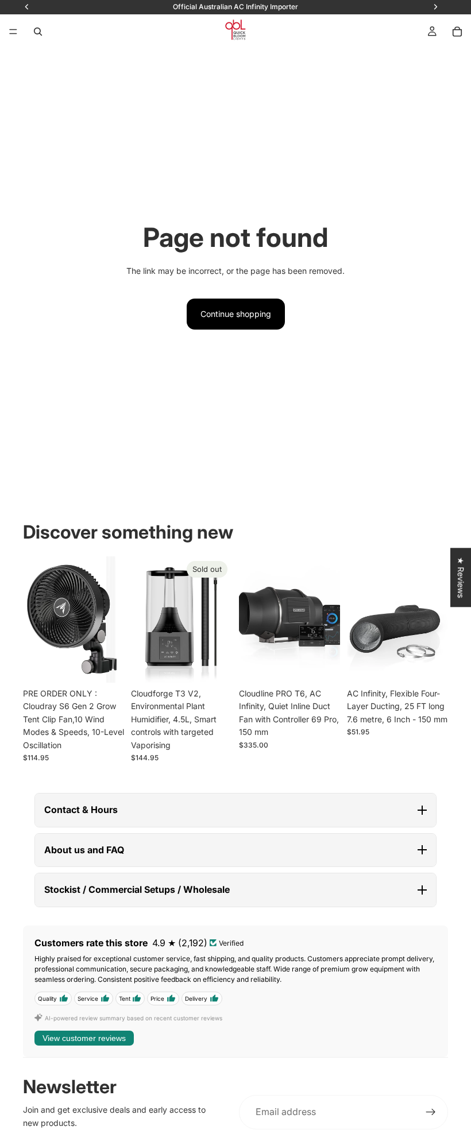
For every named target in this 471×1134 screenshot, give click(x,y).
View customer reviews (84, 1038)
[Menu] (13, 31)
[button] (235, 810)
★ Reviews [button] (461, 577)
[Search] (38, 31)
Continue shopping (235, 314)
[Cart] (457, 31)
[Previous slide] (35, 619)
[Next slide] (111, 619)
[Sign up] (431, 1112)
